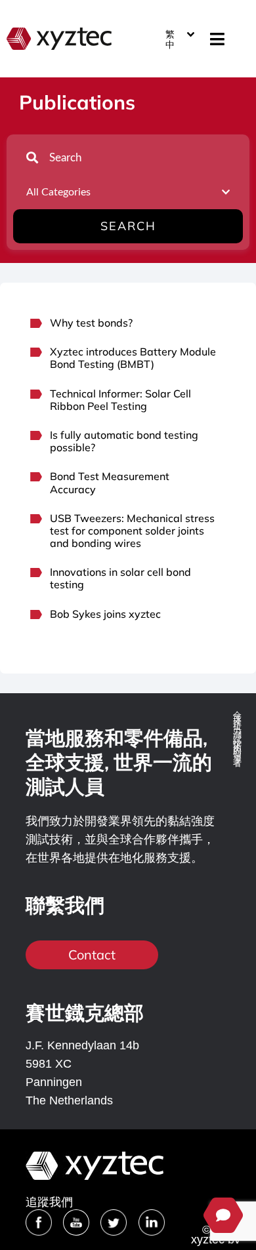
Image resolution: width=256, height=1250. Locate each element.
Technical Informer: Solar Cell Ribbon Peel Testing (120, 400)
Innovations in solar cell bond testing (120, 578)
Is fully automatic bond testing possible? (124, 441)
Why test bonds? (91, 322)
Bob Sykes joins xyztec (105, 613)
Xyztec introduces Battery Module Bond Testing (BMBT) (133, 358)
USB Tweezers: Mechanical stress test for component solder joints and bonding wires (132, 531)
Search (128, 225)
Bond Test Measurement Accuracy (109, 482)
